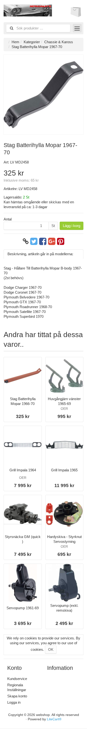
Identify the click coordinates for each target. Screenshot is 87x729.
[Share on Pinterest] (60, 241)
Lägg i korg (71, 226)
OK (50, 649)
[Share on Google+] (51, 241)
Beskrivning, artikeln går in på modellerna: (40, 254)
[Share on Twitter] (33, 241)
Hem (15, 42)
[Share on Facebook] (42, 241)
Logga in (14, 702)
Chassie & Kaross (58, 42)
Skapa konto (17, 696)
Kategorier (32, 42)
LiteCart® (54, 719)
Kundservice (17, 679)
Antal (8, 219)
